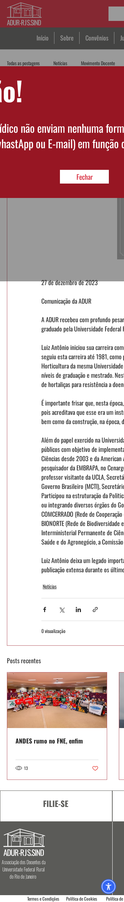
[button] (84, 177)
